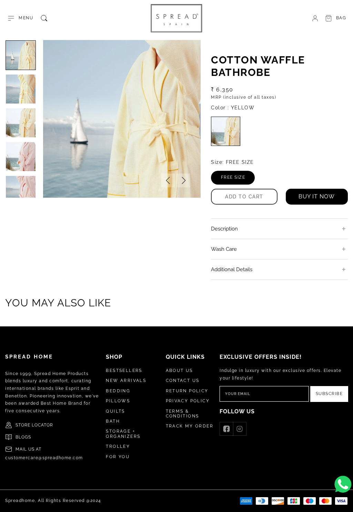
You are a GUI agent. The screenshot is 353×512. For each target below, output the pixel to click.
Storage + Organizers (123, 434)
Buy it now (317, 196)
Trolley (118, 446)
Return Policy (187, 390)
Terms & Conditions (182, 414)
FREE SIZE (238, 180)
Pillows (118, 400)
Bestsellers (124, 370)
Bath (113, 421)
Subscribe (329, 393)
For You (118, 456)
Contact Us (183, 380)
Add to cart (244, 196)
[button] (20, 18)
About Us (179, 370)
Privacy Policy (188, 400)
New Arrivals (126, 380)
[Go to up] (344, 503)
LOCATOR (42, 425)
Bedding (118, 390)
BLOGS (23, 437)
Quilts (115, 411)
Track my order (190, 426)
